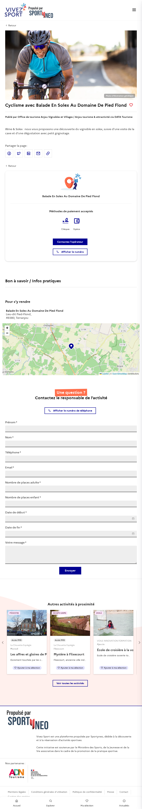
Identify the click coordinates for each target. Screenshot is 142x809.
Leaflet (105, 373)
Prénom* (11, 422)
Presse (110, 791)
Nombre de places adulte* (23, 482)
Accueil (16, 805)
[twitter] (19, 153)
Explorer (50, 805)
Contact (123, 791)
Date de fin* (13, 527)
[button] (71, 345)
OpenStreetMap (119, 373)
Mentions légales (17, 791)
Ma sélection (87, 805)
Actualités (124, 805)
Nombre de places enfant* (23, 497)
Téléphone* (13, 452)
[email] (38, 153)
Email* (9, 467)
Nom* (9, 437)
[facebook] (9, 153)
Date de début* (16, 512)
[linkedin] (29, 153)
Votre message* (15, 542)
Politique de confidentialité (87, 791)
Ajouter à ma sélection (28, 667)
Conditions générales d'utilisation (49, 791)
